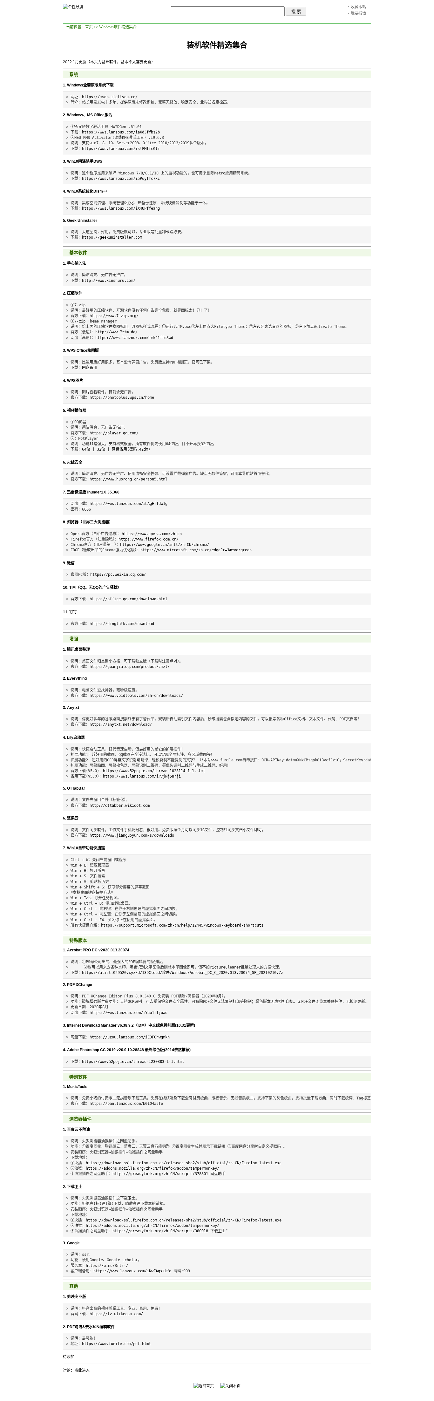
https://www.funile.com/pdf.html (116, 1344)
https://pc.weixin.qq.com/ (118, 574)
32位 (101, 449)
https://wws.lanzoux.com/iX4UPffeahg (121, 208)
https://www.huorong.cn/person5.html (128, 479)
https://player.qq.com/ (114, 433)
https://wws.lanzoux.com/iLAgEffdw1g (128, 503)
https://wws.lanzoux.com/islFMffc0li (121, 148)
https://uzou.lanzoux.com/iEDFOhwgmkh (130, 1037)
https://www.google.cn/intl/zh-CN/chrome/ (164, 544)
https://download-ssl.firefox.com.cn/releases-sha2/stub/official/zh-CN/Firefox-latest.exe (183, 1163)
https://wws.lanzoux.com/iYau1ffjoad (128, 1012)
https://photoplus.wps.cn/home (122, 397)
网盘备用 (89, 367)
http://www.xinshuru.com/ (108, 280)
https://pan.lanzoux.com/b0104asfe (126, 1103)
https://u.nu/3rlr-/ (107, 1265)
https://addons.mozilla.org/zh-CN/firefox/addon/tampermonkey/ (152, 1168)
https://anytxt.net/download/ (121, 724)
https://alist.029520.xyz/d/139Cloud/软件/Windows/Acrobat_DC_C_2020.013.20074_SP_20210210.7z (182, 972)
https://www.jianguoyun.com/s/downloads (132, 835)
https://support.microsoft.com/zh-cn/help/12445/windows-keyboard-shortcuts (182, 925)
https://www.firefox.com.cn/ (149, 539)
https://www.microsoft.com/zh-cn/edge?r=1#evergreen (196, 550)
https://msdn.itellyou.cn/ (110, 97)
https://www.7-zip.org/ (114, 316)
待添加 (68, 1357)
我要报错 (358, 13)
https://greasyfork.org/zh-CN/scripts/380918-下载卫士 (169, 1231)
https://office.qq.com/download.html (128, 599)
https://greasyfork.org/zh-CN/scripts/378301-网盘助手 (169, 1174)
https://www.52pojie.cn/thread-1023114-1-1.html (154, 771)
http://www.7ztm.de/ (116, 332)
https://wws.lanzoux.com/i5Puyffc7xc (121, 178)
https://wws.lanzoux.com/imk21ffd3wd (134, 338)
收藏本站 (358, 7)
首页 (89, 27)
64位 (86, 449)
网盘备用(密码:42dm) (131, 449)
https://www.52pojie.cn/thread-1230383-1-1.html (133, 1061)
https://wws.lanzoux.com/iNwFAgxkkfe (132, 1271)
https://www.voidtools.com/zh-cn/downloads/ (136, 695)
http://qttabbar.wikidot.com (120, 805)
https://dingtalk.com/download (122, 624)
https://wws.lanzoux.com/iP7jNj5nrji (142, 776)
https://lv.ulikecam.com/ (116, 1314)
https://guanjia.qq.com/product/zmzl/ (130, 666)
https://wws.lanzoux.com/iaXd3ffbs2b (121, 132)
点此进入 (82, 1370)
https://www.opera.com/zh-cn (152, 534)
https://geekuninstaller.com (112, 237)
